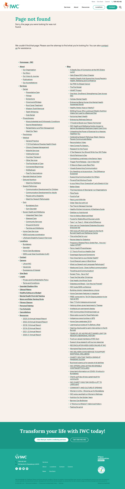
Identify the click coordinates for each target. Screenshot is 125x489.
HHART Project (76, 90)
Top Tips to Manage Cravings (81, 206)
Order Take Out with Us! (79, 203)
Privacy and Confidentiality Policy (35, 280)
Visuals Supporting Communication (83, 168)
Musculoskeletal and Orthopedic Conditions (43, 121)
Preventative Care (33, 92)
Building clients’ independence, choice (84, 290)
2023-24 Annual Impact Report (35, 319)
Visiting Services (32, 154)
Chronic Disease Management (37, 147)
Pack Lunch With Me (77, 200)
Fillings (28, 96)
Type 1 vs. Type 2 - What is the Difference (85, 222)
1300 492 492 (117, 1)
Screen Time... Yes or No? (79, 274)
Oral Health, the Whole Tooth (81, 280)
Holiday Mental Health (78, 99)
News (93, 1)
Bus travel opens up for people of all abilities (87, 363)
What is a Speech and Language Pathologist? (87, 264)
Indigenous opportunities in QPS (82, 318)
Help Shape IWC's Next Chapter (82, 75)
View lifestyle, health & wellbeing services (51, 440)
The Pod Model (76, 87)
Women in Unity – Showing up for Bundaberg (87, 391)
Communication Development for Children (42, 189)
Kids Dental (30, 115)
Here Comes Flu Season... (79, 146)
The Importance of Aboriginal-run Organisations (88, 190)
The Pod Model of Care (34, 163)
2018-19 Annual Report (32, 325)
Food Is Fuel (74, 196)
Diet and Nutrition (29, 180)
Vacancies (27, 267)
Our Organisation (29, 70)
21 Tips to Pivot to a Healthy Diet (82, 251)
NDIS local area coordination (34, 235)
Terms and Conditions (31, 283)
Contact (112, 7)
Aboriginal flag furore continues (82, 349)
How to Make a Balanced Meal (81, 216)
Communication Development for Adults (41, 193)
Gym (24, 202)
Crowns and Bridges (33, 102)
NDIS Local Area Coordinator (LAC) (36, 254)
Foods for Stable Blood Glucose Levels (85, 219)
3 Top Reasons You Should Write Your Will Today (88, 152)
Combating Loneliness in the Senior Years (86, 159)
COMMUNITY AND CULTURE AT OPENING (86, 388)
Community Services (34, 222)
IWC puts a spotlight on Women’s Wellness (86, 394)
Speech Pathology (30, 186)
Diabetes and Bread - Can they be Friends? (86, 284)
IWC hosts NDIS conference (80, 287)
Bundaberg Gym (32, 205)
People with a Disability (35, 196)
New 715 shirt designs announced (83, 302)
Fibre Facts (74, 193)
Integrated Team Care (34, 215)
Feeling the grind (76, 407)
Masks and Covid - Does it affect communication (88, 268)
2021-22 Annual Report (32, 332)
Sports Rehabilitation (34, 125)
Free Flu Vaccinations (34, 173)
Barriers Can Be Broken (79, 401)
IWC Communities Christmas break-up (84, 312)
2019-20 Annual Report (32, 328)
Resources (24, 315)
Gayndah (26, 247)
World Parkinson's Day (78, 155)
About (44, 466)
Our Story (26, 73)
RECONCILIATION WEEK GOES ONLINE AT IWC (88, 345)
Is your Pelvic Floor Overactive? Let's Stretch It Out (89, 183)
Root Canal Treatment (34, 105)
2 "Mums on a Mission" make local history (85, 404)
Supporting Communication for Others (84, 177)
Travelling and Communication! (82, 271)
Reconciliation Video (78, 142)
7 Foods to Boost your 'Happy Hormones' (85, 123)
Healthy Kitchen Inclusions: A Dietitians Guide (87, 209)
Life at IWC (27, 264)
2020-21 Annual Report (32, 335)
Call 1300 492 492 (79, 440)
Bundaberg (27, 244)
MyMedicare (30, 170)
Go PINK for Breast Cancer (80, 84)
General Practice (32, 141)
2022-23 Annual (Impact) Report (35, 322)
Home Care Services (30, 231)
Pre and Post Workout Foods (81, 180)
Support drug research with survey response (87, 342)
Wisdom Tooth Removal (35, 109)
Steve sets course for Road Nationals (84, 315)
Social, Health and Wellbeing (34, 212)
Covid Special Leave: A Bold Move (83, 261)
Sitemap (61, 483)
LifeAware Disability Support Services (37, 238)
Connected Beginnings (34, 167)
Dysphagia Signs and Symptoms (82, 255)
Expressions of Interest (31, 270)
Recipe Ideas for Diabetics (80, 240)
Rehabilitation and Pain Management (40, 128)
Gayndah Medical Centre (32, 176)
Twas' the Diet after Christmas (81, 277)
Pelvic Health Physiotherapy (80, 248)
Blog (68, 67)
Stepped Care (31, 218)
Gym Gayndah (31, 209)
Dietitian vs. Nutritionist (79, 212)
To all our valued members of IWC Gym (84, 339)
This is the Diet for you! (78, 236)
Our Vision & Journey (31, 76)
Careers (107, 1)
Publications (27, 79)
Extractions (30, 99)
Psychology (27, 134)
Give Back (100, 1)
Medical (26, 138)
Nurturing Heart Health (78, 116)
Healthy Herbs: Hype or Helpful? (82, 108)
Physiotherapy (28, 118)
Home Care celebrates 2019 (80, 321)
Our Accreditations (30, 83)
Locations (98, 7)
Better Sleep (75, 187)
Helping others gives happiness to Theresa (86, 305)
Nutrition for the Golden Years (81, 397)
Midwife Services (32, 151)
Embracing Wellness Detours (81, 120)
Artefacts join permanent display (82, 309)
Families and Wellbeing (35, 228)
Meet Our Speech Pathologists (37, 199)
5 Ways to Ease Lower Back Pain (82, 165)
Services (45, 462)
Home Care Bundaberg (31, 251)
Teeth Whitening (32, 112)
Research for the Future (79, 149)
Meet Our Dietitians (33, 183)
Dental (25, 89)
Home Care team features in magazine (84, 293)
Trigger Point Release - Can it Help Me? (84, 162)
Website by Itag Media (104, 483)
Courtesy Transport (33, 157)
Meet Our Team (32, 131)
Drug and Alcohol (32, 225)
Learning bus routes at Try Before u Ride (85, 325)
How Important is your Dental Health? (84, 258)
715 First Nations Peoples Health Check (41, 144)
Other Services (31, 160)
